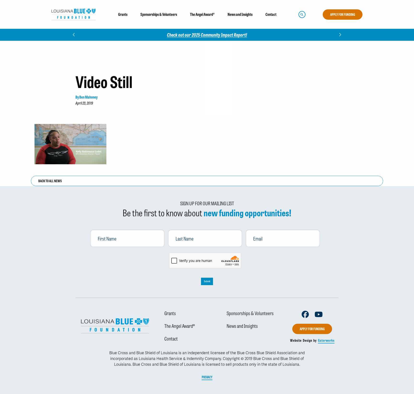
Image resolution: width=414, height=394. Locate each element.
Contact (171, 338)
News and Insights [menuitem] (240, 14)
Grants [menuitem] (122, 14)
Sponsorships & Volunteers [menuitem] (158, 14)
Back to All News (50, 180)
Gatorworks (326, 340)
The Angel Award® (179, 325)
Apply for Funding (342, 14)
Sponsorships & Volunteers (250, 313)
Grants (170, 313)
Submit (207, 281)
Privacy (207, 377)
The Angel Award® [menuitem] (202, 14)
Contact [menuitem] (270, 14)
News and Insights (242, 325)
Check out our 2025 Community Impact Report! (207, 34)
